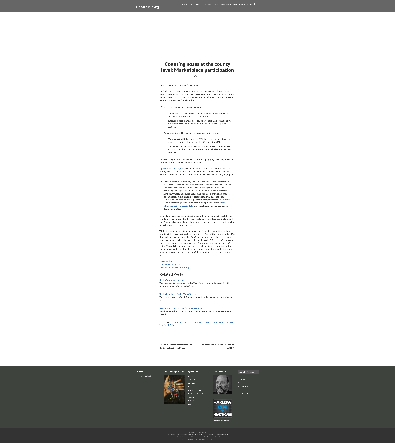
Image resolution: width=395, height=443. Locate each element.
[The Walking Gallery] (174, 403)
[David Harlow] (222, 394)
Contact (240, 383)
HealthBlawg (147, 7)
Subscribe (241, 379)
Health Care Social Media (197, 394)
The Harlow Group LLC (169, 264)
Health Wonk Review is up (171, 280)
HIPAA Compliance (195, 390)
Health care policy (180, 322)
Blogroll (191, 404)
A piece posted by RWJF (170, 168)
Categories (192, 380)
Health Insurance (196, 322)
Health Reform (170, 325)
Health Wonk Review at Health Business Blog (180, 308)
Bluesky (149, 376)
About (240, 390)
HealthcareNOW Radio (221, 420)
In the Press (192, 401)
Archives (191, 383)
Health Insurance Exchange (217, 322)
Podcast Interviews (195, 387)
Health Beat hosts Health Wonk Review (177, 294)
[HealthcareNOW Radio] (222, 418)
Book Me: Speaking (245, 386)
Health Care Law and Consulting (174, 267)
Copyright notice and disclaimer (217, 434)
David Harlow (165, 261)
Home (190, 377)
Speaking (191, 397)
